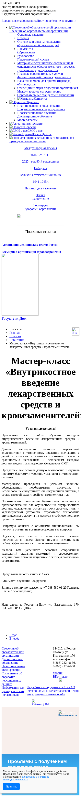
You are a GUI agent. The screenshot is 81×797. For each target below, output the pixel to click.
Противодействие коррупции (56, 20)
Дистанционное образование (12, 660)
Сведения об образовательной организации (38, 31)
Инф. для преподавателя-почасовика (41, 139)
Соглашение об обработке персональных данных (12, 679)
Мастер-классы (27, 120)
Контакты (40, 98)
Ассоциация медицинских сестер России (30, 244)
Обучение (32, 102)
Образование (26, 52)
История (23, 38)
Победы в (40, 168)
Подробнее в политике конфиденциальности (26, 778)
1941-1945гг (40, 181)
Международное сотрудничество (39, 91)
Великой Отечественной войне (41, 175)
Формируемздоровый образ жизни (40, 207)
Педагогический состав (33, 59)
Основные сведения (30, 34)
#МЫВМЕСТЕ (40, 154)
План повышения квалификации (39, 105)
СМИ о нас (35, 130)
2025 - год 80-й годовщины (40, 161)
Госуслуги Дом (14, 318)
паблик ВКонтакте (60, 674)
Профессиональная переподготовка (41, 109)
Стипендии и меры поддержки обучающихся (47, 88)
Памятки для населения (40, 188)
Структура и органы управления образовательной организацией (39, 43)
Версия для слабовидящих (19, 20)
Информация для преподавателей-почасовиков (13, 691)
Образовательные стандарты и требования (45, 95)
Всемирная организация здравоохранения (31, 251)
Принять (11, 786)
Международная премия (40, 148)
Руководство (25, 56)
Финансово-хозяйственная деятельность (44, 77)
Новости (30, 127)
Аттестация (35, 123)
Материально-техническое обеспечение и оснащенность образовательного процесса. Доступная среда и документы (46, 66)
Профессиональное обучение (36, 112)
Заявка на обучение (40, 196)
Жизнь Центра (42, 134)
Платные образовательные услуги (40, 73)
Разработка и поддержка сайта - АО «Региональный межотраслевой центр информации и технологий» (53, 690)
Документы (25, 48)
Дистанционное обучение (34, 116)
